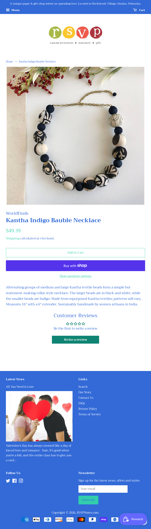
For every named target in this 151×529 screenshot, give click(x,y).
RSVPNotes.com (88, 512)
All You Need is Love (20, 386)
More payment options (75, 276)
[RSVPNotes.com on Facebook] (14, 481)
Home (9, 62)
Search (83, 386)
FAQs (81, 403)
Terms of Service (89, 414)
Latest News (15, 379)
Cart (141, 10)
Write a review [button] (75, 339)
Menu (15, 10)
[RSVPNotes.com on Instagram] (21, 481)
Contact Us (85, 397)
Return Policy (87, 408)
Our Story (84, 392)
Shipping (12, 238)
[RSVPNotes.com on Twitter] (8, 481)
